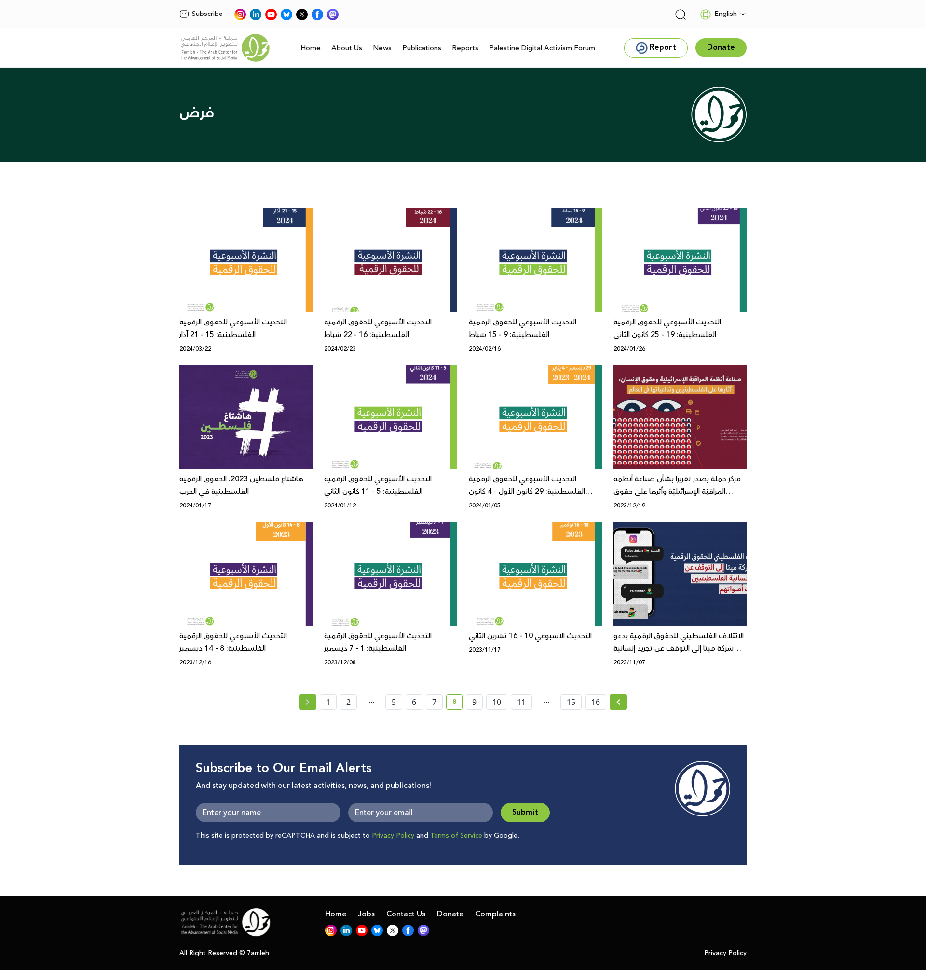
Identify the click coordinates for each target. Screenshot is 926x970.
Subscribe (207, 14)
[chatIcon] (333, 14)
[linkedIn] (255, 14)
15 (571, 702)
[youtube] (271, 14)
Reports (465, 48)
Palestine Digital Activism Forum (542, 48)
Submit (525, 812)
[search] (680, 14)
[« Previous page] (307, 702)
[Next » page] (618, 702)
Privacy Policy (393, 835)
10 (496, 702)
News (382, 48)
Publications (421, 48)
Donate (450, 914)
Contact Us (405, 914)
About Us (346, 48)
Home (310, 48)
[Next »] (618, 702)
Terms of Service (456, 835)
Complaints (495, 914)
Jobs (366, 914)
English (725, 14)
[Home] (225, 47)
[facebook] (317, 14)
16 (595, 702)
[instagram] (240, 14)
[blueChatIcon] (286, 14)
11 (521, 702)
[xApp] (302, 14)
